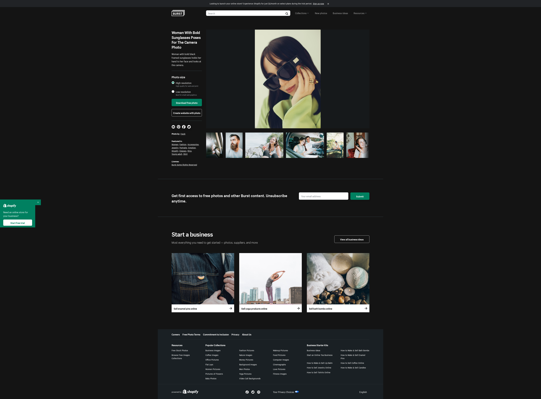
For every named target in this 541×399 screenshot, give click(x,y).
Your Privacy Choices (283, 392)
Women (175, 144)
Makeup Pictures (280, 350)
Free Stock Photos (180, 350)
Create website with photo (186, 112)
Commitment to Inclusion (216, 334)
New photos (321, 13)
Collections (301, 13)
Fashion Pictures (246, 350)
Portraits (183, 147)
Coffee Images (211, 354)
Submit (360, 196)
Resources (359, 13)
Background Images (248, 364)
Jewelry (175, 147)
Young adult (177, 153)
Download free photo (187, 102)
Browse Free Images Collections (181, 356)
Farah (183, 133)
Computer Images (281, 359)
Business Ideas (313, 350)
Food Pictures (279, 354)
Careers (176, 334)
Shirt (185, 153)
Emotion (192, 147)
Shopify (175, 150)
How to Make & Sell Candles (353, 367)
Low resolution (183, 91)
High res (264, 155)
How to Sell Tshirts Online (318, 372)
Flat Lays (209, 364)
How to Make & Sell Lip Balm (319, 362)
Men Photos (244, 369)
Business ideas (340, 13)
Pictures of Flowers (214, 373)
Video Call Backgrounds (249, 378)
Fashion (182, 144)
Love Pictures (279, 369)
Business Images (212, 350)
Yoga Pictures (245, 373)
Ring (189, 150)
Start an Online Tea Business (319, 354)
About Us (246, 334)
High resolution (183, 82)
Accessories (193, 144)
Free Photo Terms (191, 334)
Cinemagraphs (279, 364)
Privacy (235, 334)
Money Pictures (246, 359)
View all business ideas (352, 239)
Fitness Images (280, 373)
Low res (215, 155)
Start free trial (17, 222)
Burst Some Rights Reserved (184, 164)
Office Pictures (212, 359)
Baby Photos (210, 378)
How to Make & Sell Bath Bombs (355, 350)
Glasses (182, 150)
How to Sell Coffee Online (352, 362)
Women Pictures (212, 369)
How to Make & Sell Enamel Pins (353, 356)
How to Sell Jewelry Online (319, 367)
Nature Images (245, 354)
